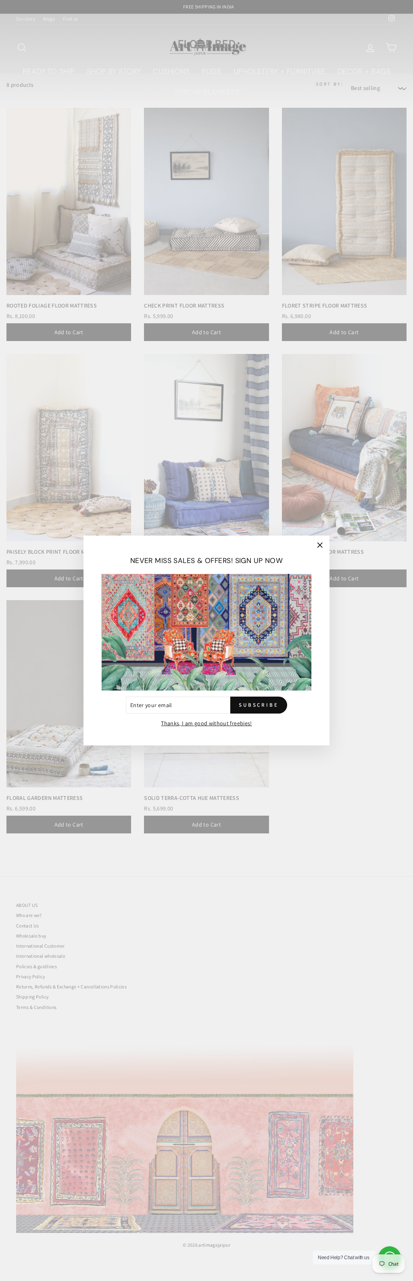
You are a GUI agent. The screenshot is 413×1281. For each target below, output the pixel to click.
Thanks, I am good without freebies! (206, 723)
